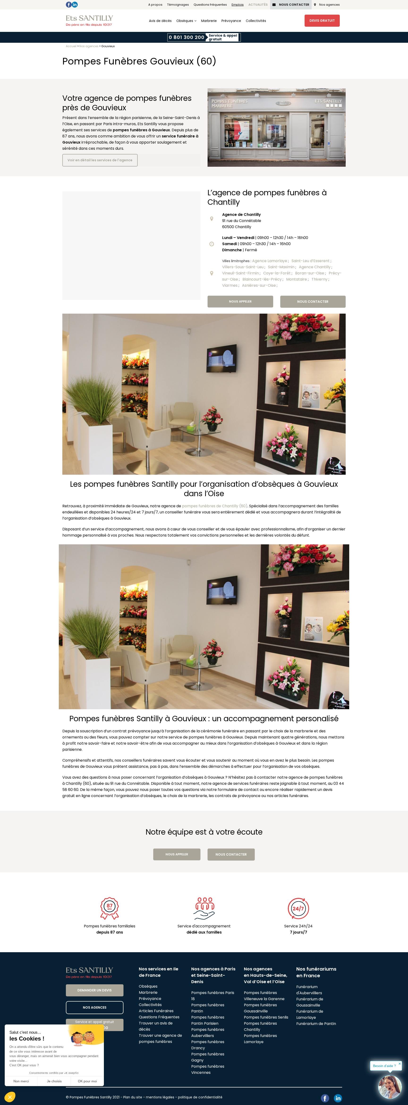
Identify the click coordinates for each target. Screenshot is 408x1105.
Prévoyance (231, 20)
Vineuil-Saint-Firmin (241, 273)
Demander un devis (94, 990)
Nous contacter (312, 301)
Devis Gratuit (322, 20)
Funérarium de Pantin (316, 1023)
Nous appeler (240, 301)
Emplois (238, 4)
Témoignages (178, 4)
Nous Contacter (294, 4)
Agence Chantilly (315, 267)
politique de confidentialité (200, 1097)
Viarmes (230, 285)
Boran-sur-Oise (310, 273)
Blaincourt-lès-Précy (262, 279)
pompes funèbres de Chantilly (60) (214, 506)
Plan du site (132, 1097)
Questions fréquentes (210, 4)
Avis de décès (160, 20)
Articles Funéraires (156, 1011)
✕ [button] (399, 1064)
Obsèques (184, 20)
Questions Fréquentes (159, 1017)
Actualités (258, 4)
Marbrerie (209, 20)
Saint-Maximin (281, 267)
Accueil (71, 46)
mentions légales (160, 1097)
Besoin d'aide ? (384, 1066)
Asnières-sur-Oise (259, 285)
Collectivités (256, 20)
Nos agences (329, 4)
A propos (155, 4)
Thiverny (319, 279)
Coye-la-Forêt (277, 273)
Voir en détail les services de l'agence (100, 160)
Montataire (297, 279)
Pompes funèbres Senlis (266, 1017)
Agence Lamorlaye (270, 261)
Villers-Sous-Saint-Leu (243, 267)
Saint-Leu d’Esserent (311, 261)
